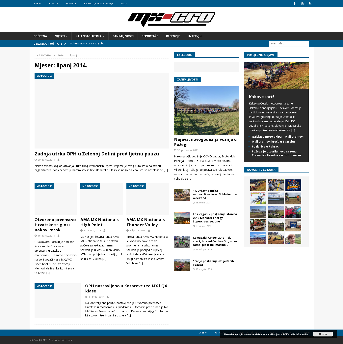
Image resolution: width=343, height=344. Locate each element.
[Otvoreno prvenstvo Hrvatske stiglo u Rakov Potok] (56, 199)
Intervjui (195, 36)
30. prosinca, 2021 (187, 150)
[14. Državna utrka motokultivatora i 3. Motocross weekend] (182, 195)
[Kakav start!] (276, 87)
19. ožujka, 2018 (204, 249)
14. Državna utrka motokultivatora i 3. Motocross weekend (215, 194)
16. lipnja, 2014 (46, 235)
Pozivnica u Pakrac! (265, 146)
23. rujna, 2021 (203, 202)
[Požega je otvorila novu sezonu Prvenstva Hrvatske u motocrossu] (276, 198)
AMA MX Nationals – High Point (101, 222)
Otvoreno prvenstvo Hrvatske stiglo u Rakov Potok (55, 225)
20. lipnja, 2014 (46, 159)
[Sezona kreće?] (258, 212)
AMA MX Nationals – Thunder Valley (147, 222)
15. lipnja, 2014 (92, 230)
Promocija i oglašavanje (98, 3)
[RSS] (310, 3)
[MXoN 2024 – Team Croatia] (293, 212)
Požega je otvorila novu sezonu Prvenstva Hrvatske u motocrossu (276, 153)
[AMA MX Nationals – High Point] (101, 199)
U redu (323, 334)
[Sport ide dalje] (293, 198)
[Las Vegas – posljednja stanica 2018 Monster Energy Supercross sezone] (182, 218)
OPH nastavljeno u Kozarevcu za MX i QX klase (126, 288)
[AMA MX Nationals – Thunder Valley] (147, 199)
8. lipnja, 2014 (137, 230)
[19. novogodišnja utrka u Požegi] (276, 212)
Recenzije (173, 36)
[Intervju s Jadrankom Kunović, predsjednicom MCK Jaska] (293, 238)
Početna (40, 36)
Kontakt (71, 3)
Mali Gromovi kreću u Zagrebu (273, 141)
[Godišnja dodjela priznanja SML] (293, 225)
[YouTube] (302, 3)
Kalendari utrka (89, 36)
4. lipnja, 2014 (96, 296)
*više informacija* (299, 334)
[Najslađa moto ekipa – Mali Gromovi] (276, 185)
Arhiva (37, 3)
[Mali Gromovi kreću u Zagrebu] (293, 185)
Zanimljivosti (123, 36)
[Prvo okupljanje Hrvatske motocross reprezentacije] (276, 225)
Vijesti (60, 36)
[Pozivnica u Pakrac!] (258, 198)
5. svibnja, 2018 (203, 225)
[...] (190, 178)
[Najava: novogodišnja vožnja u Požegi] (206, 110)
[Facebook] (294, 3)
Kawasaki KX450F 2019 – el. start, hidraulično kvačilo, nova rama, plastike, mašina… (215, 241)
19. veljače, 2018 (204, 269)
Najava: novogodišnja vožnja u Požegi (205, 142)
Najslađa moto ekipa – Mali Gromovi (277, 136)
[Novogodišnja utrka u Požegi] (258, 238)
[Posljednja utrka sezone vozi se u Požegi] (276, 238)
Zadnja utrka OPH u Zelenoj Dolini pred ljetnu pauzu (97, 153)
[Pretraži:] (289, 43)
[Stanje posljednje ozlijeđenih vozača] (182, 265)
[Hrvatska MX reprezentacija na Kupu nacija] (258, 225)
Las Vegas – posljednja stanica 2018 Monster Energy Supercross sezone (215, 217)
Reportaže (150, 36)
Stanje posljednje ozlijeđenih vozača (213, 262)
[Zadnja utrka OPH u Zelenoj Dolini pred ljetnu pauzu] (102, 111)
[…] (166, 170)
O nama (53, 3)
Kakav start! (261, 96)
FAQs (124, 3)
